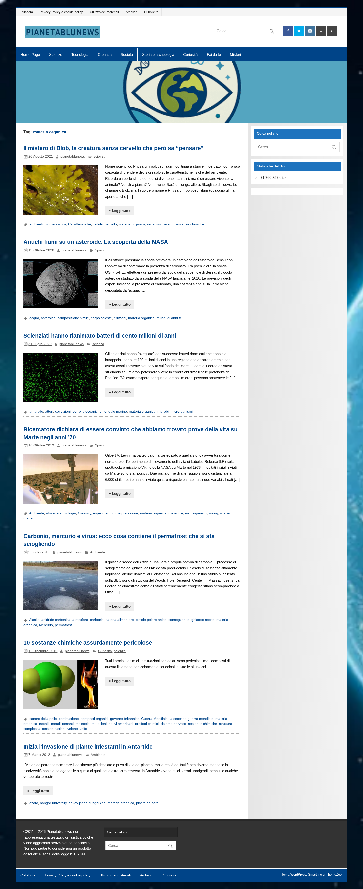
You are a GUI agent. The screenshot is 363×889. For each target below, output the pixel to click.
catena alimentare (120, 620)
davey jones (78, 803)
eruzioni (120, 318)
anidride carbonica (55, 620)
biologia (70, 513)
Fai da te (214, 54)
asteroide (48, 318)
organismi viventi (160, 224)
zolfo (83, 729)
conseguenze (178, 620)
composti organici (94, 719)
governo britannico (124, 719)
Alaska (34, 620)
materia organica (132, 224)
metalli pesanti (62, 723)
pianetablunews (72, 156)
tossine (47, 729)
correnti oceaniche (87, 411)
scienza (99, 156)
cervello (111, 224)
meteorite (175, 513)
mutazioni (99, 723)
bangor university (53, 803)
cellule (98, 224)
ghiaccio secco (202, 620)
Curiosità (190, 54)
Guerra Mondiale (154, 719)
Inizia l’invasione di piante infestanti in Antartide (88, 746)
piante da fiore (147, 803)
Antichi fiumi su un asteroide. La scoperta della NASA (95, 242)
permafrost (63, 625)
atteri (49, 411)
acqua (34, 318)
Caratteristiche (79, 224)
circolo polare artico (151, 620)
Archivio (131, 12)
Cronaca (105, 54)
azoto (33, 803)
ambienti (36, 224)
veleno (72, 729)
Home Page (30, 54)
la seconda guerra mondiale (191, 719)
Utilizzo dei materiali (104, 12)
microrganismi (182, 411)
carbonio (97, 620)
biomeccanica (55, 224)
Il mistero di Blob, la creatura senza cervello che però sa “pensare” (113, 148)
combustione (69, 719)
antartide (36, 411)
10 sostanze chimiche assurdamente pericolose (87, 642)
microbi (163, 411)
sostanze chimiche (189, 224)
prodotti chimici (147, 723)
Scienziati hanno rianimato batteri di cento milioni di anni (99, 335)
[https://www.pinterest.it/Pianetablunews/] (321, 31)
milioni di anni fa (169, 318)
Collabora (26, 12)
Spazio (100, 250)
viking (213, 513)
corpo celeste (101, 318)
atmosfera (54, 513)
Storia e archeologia (158, 54)
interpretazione (126, 513)
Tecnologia (79, 54)
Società (127, 54)
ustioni (60, 729)
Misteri (235, 54)
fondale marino (115, 411)
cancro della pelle (43, 719)
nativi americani (121, 723)
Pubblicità (151, 12)
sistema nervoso (173, 723)
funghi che (97, 803)
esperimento (103, 513)
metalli (44, 723)
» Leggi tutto (120, 211)
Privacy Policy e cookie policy (61, 12)
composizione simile (73, 318)
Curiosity (84, 513)
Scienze (55, 54)
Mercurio (46, 625)
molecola (83, 723)
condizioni (63, 411)
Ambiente (36, 513)
